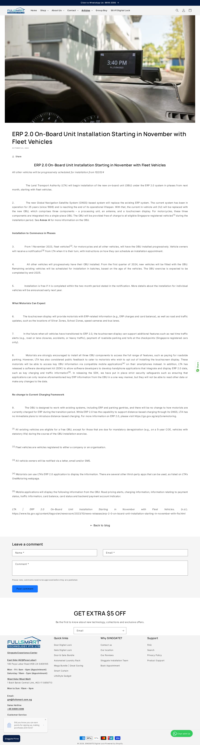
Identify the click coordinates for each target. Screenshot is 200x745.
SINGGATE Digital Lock (95, 744)
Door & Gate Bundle (64, 655)
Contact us (106, 645)
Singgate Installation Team (114, 660)
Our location (107, 650)
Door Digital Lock (63, 645)
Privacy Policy (154, 655)
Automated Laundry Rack (67, 660)
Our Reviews (107, 655)
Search (151, 650)
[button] (44, 10)
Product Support (156, 660)
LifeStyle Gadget (63, 676)
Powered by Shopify (114, 744)
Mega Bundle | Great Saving (68, 665)
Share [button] (19, 156)
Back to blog (102, 525)
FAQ (149, 645)
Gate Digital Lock (63, 650)
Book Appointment (110, 665)
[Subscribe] (123, 630)
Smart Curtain (61, 670)
